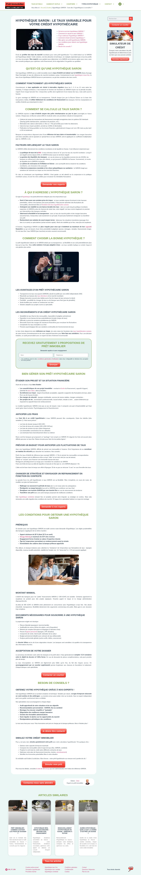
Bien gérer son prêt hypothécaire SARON (71, 40)
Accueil (43, 7)
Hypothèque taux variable (52, 869)
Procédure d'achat (30, 871)
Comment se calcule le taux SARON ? (70, 33)
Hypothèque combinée (51, 871)
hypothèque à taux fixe (82, 75)
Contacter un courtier (53, 675)
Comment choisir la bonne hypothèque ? (71, 38)
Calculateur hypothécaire (120, 59)
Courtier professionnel (32, 867)
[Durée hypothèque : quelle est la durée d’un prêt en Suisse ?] (88, 827)
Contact (84, 867)
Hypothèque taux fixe (51, 867)
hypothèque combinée (26, 497)
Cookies (67, 871)
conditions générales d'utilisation (48, 359)
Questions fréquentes (88, 869)
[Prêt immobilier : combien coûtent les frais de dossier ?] (17, 827)
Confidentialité (69, 869)
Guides (49, 7)
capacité (89, 227)
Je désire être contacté (53, 731)
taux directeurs (42, 296)
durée (63, 388)
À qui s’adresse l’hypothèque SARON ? (71, 35)
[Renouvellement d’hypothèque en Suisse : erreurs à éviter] (64, 827)
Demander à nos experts (54, 507)
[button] (38, 782)
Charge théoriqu (25, 537)
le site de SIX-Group (43, 768)
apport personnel (31, 631)
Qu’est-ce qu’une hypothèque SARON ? (71, 31)
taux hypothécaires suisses (82, 331)
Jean (77, 781)
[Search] (131, 18)
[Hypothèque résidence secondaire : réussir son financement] (41, 827)
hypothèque (26, 196)
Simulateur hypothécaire (32, 869)
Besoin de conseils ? (65, 46)
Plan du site (85, 871)
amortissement (61, 752)
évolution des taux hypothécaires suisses (55, 204)
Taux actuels (36, 4)
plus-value (31, 390)
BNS (39, 152)
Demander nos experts (54, 184)
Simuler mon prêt (53, 764)
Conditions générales (71, 867)
